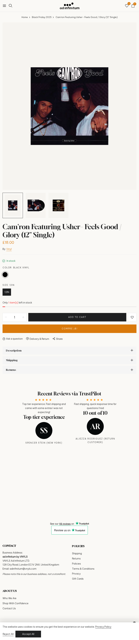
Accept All (28, 634)
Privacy (76, 573)
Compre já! (69, 328)
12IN (6, 292)
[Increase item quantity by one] (23, 317)
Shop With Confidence (15, 603)
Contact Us (9, 608)
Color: (16, 267)
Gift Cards (78, 578)
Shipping (77, 553)
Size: (8, 285)
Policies (76, 563)
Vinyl (9, 249)
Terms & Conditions (83, 568)
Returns (76, 558)
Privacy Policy (103, 626)
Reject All (8, 634)
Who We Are (9, 598)
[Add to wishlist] (132, 317)
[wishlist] (126, 6)
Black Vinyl (5, 274)
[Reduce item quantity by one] (6, 317)
